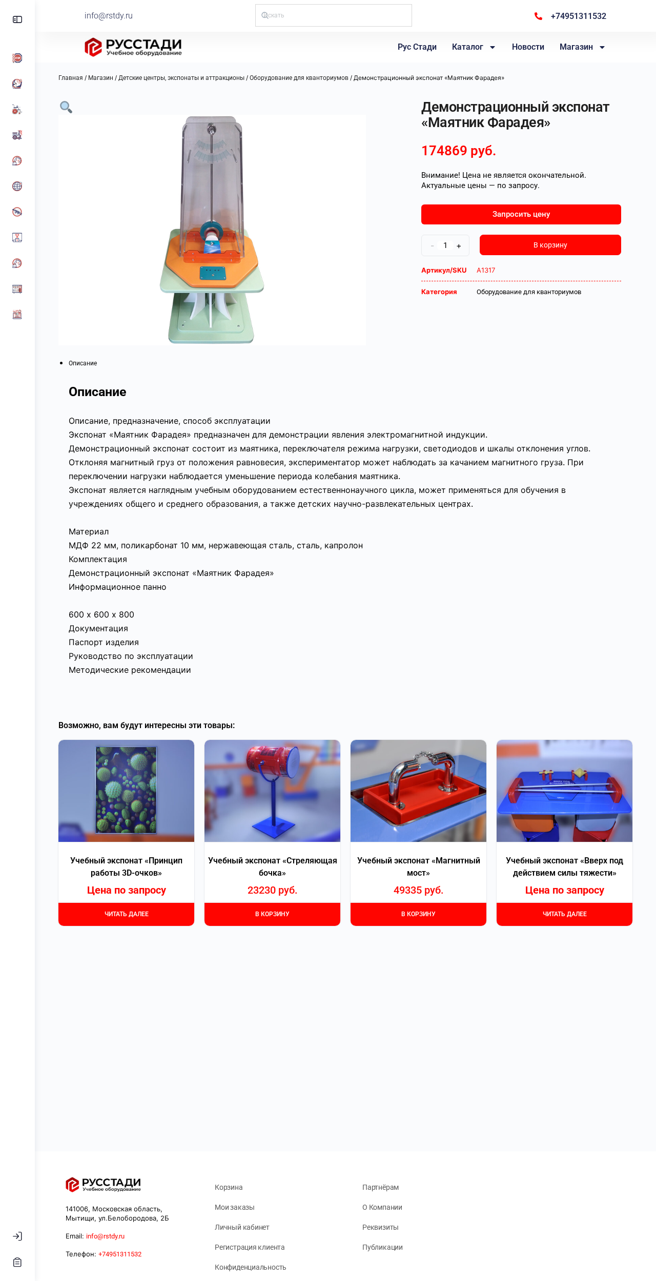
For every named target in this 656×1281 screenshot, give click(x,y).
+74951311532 (119, 1254)
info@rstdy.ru (109, 15)
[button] (66, 106)
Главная (70, 77)
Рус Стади (417, 47)
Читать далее (127, 914)
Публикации (382, 1247)
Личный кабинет (242, 1227)
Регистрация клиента (250, 1247)
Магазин (576, 47)
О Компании (382, 1207)
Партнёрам (380, 1187)
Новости (528, 47)
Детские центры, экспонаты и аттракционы (181, 77)
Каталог (467, 47)
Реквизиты (380, 1227)
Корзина (229, 1187)
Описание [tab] (83, 363)
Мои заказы (235, 1207)
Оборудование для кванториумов (299, 77)
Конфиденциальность (250, 1267)
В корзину (550, 245)
